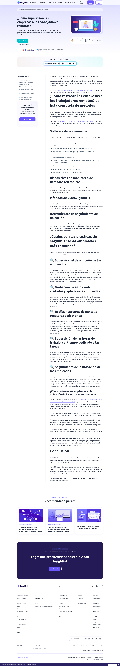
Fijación (60, 2)
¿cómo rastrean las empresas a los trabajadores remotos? (75, 121)
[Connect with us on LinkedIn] (97, 586)
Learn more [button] (34, 664)
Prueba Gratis (99, 2)
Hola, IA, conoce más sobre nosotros (95, 659)
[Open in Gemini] (63, 63)
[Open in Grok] (70, 63)
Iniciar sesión (81, 2)
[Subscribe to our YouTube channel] (102, 586)
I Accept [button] (112, 664)
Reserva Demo (90, 2)
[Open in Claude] (73, 63)
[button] (33, 2)
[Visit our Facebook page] (92, 586)
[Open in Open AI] (59, 63)
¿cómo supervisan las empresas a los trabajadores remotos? (74, 90)
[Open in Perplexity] (66, 63)
